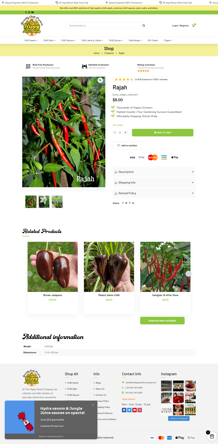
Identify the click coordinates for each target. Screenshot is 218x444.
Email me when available (162, 320)
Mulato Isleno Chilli (109, 295)
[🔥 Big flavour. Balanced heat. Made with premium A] (190, 386)
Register (184, 25)
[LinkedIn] (133, 203)
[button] (100, 80)
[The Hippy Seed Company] (32, 25)
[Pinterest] (130, 203)
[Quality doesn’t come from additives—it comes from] (178, 398)
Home (97, 53)
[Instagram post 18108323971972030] (190, 409)
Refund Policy (127, 193)
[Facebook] (123, 203)
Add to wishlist (129, 145)
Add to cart (164, 132)
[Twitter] (126, 203)
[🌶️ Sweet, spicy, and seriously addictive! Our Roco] (178, 409)
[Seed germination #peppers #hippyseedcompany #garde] (166, 386)
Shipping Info (127, 182)
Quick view (70, 255)
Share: (116, 203)
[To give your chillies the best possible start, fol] (166, 398)
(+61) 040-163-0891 (134, 387)
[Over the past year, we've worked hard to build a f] (190, 398)
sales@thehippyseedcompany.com (140, 382)
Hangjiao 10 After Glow (165, 295)
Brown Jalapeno (52, 295)
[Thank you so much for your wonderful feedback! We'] (166, 409)
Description (126, 171)
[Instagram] (139, 410)
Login (175, 25)
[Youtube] (134, 410)
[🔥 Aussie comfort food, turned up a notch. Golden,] (178, 386)
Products (109, 53)
